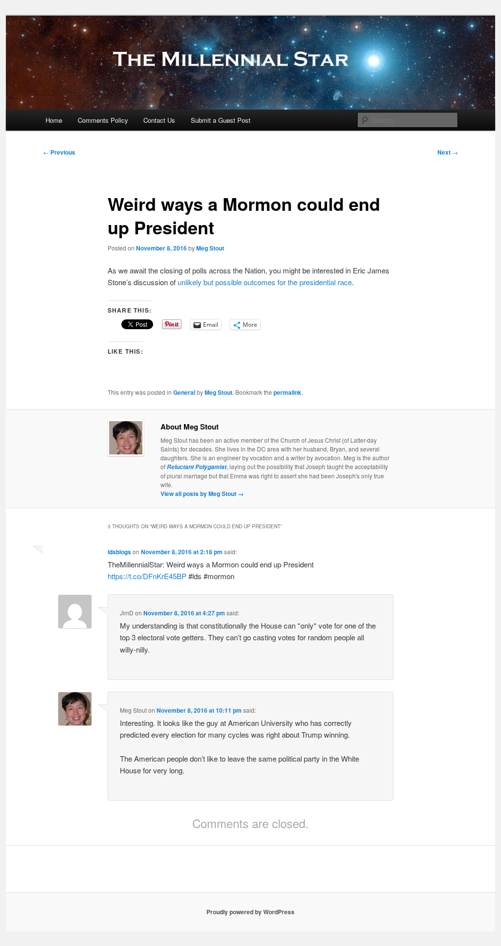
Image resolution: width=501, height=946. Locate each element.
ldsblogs (119, 551)
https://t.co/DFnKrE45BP (147, 576)
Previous (59, 152)
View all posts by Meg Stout (202, 493)
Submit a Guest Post (220, 120)
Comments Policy (103, 120)
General (184, 392)
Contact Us (159, 120)
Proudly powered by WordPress (250, 911)
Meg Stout (210, 248)
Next (447, 152)
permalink (287, 392)
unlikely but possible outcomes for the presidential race (265, 282)
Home (54, 120)
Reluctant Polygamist (197, 467)
